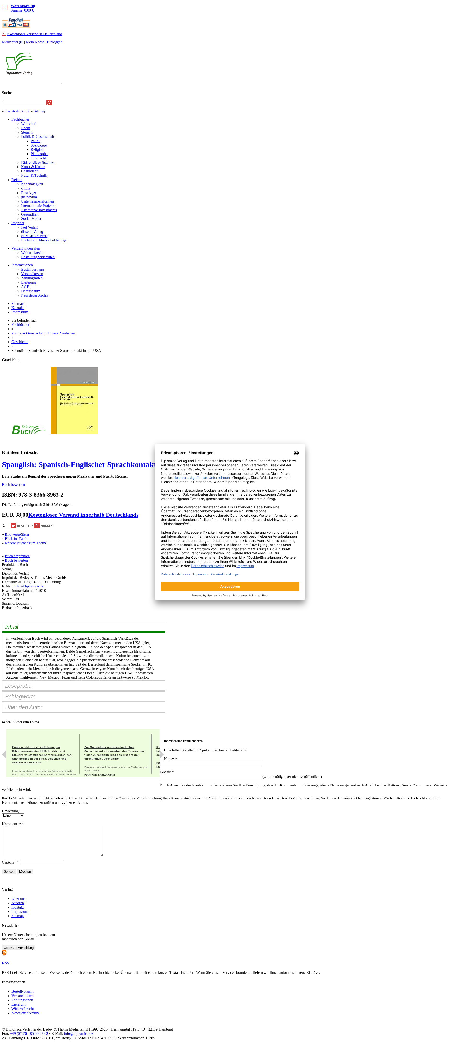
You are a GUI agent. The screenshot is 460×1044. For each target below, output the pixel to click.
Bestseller (367, 83)
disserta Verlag (32, 231)
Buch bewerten (13, 484)
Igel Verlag (29, 227)
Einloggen (55, 42)
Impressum (20, 312)
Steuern (27, 132)
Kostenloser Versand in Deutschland (34, 34)
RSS (5, 963)
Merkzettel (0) (12, 42)
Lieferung (28, 282)
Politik (35, 141)
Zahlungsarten (32, 278)
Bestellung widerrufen (38, 257)
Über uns (18, 899)
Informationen (22, 265)
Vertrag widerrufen (26, 248)
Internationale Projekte (38, 206)
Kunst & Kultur (33, 167)
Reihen (17, 180)
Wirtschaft (28, 124)
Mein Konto (35, 42)
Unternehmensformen (37, 201)
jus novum (29, 197)
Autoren (18, 903)
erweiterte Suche (17, 111)
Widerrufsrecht (32, 253)
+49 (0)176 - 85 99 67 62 (29, 1034)
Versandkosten (32, 274)
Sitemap (40, 111)
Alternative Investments (39, 210)
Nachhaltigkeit (32, 184)
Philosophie (39, 154)
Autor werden (422, 83)
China (25, 188)
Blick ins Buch (16, 539)
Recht (25, 128)
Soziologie (39, 145)
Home (449, 83)
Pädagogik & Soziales (37, 162)
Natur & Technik (34, 175)
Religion (37, 149)
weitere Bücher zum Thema (26, 543)
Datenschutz (30, 291)
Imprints (18, 223)
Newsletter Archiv (35, 295)
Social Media (31, 219)
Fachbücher (20, 119)
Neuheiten (338, 83)
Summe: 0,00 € (23, 8)
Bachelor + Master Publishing (43, 240)
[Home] (19, 73)
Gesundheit (29, 171)
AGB (25, 287)
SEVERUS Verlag (35, 236)
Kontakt (18, 308)
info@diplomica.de (28, 586)
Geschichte (39, 158)
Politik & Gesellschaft (37, 137)
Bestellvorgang (32, 269)
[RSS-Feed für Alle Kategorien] (4, 952)
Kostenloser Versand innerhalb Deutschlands (83, 515)
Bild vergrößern (17, 534)
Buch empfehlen (17, 556)
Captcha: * (10, 862)
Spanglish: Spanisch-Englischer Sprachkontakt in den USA (99, 464)
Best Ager (28, 193)
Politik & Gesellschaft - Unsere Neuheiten (43, 333)
